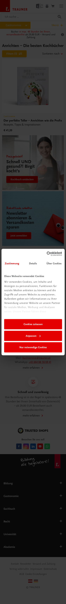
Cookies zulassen (33, 324)
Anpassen (31, 335)
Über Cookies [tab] (54, 263)
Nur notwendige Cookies (33, 347)
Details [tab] (33, 263)
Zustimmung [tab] (12, 263)
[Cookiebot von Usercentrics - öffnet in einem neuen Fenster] (47, 253)
